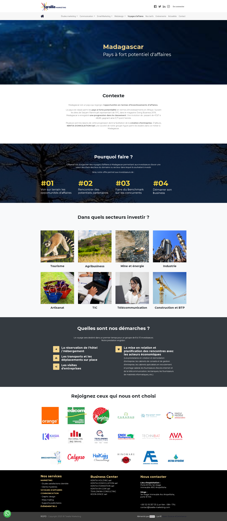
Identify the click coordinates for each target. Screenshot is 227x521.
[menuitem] (136, 16)
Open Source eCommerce (174, 516)
